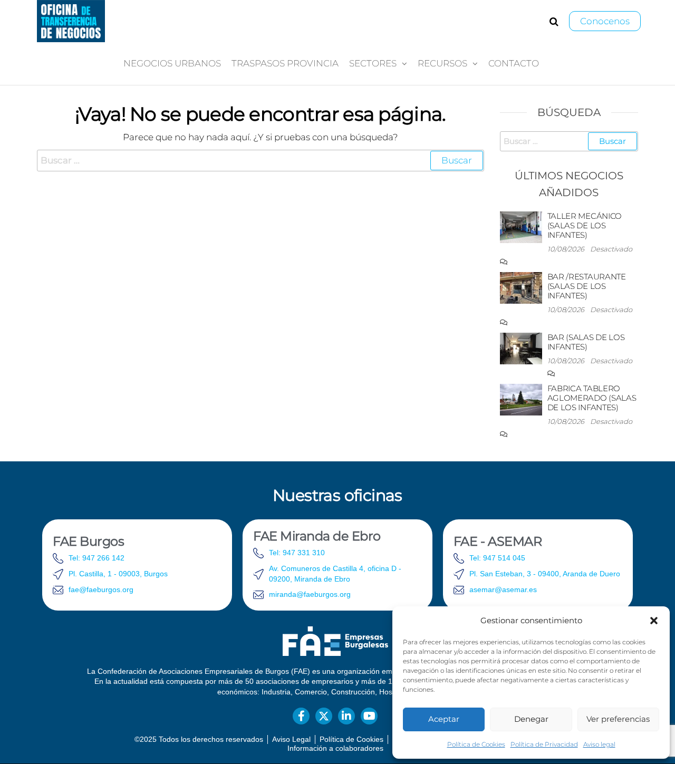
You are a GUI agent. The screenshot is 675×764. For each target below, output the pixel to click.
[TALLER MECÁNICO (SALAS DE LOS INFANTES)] (521, 226)
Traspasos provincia (285, 63)
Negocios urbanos (172, 63)
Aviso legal (599, 744)
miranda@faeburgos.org (310, 594)
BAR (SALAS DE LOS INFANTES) (586, 342)
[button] (654, 620)
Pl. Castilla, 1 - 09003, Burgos (118, 573)
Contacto (513, 63)
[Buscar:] (260, 160)
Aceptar (443, 719)
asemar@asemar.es (503, 589)
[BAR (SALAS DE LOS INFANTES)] (521, 348)
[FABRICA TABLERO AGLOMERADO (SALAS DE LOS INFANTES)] (521, 399)
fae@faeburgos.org (101, 589)
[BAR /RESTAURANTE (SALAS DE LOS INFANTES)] (521, 287)
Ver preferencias (618, 719)
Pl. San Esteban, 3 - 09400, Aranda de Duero (544, 573)
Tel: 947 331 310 (297, 552)
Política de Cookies (476, 744)
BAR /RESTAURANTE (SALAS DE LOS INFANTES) (586, 286)
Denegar (531, 719)
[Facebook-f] (301, 716)
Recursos (442, 63)
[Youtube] (369, 716)
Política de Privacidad (544, 744)
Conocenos (605, 21)
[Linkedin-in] (346, 716)
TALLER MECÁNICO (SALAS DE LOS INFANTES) (584, 225)
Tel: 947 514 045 (497, 558)
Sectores (373, 63)
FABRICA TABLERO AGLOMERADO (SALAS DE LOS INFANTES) (592, 397)
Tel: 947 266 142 (96, 558)
